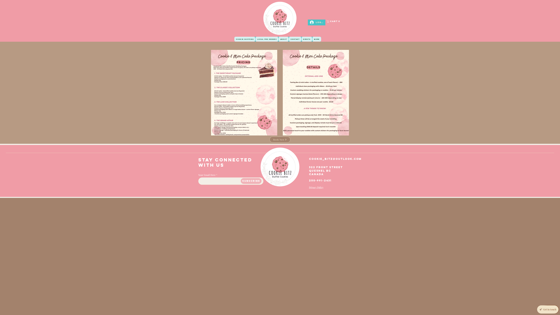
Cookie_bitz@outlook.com (335, 159)
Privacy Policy (316, 187)
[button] (336, 21)
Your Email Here (207, 175)
